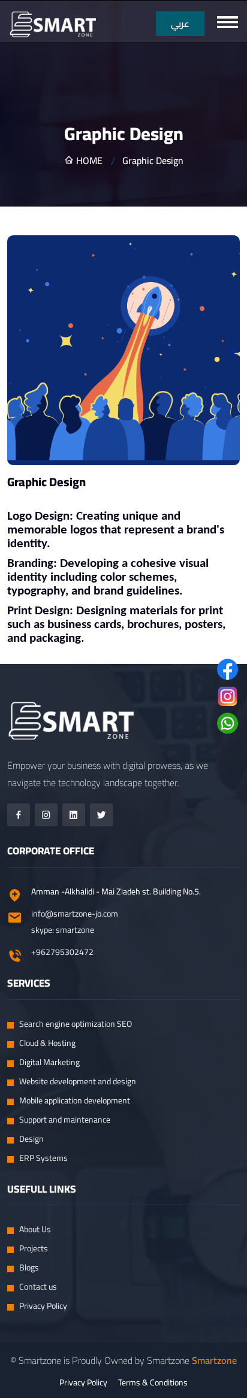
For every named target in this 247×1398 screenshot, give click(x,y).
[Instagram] (46, 814)
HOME (88, 160)
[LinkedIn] (73, 814)
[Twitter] (101, 814)
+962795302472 (62, 952)
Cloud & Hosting (47, 1043)
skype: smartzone (62, 930)
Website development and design (77, 1081)
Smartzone (214, 1360)
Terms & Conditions (153, 1382)
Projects (33, 1248)
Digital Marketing (49, 1062)
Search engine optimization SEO (75, 1024)
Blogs (29, 1267)
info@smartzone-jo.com (74, 914)
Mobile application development (74, 1100)
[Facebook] (18, 814)
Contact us (38, 1287)
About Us (35, 1229)
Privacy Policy (43, 1306)
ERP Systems (43, 1158)
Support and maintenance (64, 1120)
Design (31, 1139)
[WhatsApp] (227, 722)
